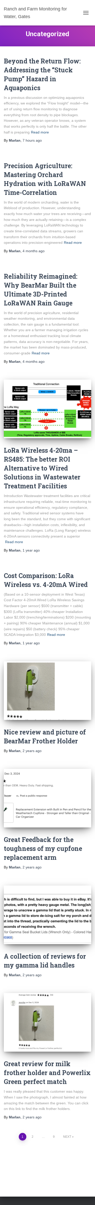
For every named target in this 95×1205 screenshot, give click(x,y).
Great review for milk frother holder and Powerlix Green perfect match (47, 1073)
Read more (40, 132)
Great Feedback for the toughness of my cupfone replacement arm (43, 848)
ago (32, 140)
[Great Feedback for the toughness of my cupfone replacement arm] (47, 798)
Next (67, 1137)
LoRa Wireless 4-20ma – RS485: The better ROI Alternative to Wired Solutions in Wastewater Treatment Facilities (42, 468)
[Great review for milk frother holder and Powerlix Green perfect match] (47, 1022)
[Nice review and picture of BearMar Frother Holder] (47, 690)
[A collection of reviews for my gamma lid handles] (47, 915)
